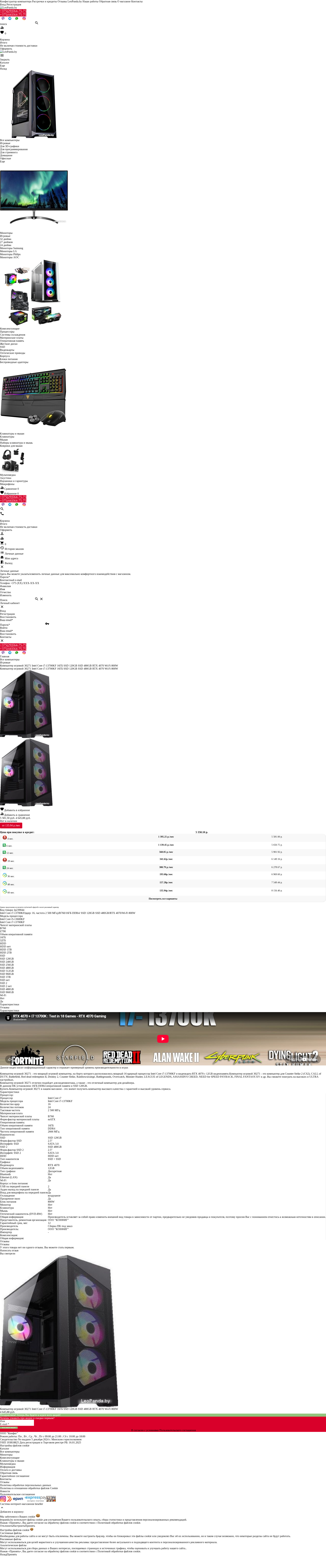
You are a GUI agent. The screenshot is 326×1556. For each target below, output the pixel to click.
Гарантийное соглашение (14, 1476)
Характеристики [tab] (9, 1004)
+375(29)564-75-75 (13, 11)
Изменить (5, 595)
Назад (3, 1554)
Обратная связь (108, 1)
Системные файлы (11, 1533)
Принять (30, 1525)
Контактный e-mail (11, 580)
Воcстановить (8, 633)
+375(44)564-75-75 (13, 14)
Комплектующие (10, 1457)
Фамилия (5, 586)
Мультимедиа (8, 1463)
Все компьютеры (10, 1451)
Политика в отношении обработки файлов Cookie (29, 1488)
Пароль (5, 577)
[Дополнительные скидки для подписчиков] (3, 1500)
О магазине (124, 1)
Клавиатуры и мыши (12, 1460)
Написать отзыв (9, 1250)
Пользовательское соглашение (17, 1494)
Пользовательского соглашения (177, 1430)
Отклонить (6, 1525)
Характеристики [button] (9, 1010)
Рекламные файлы (10, 1539)
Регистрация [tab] (7, 613)
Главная (4, 656)
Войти (3, 627)
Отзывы (4, 1482)
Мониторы (6, 1454)
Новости (5, 1491)
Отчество (5, 592)
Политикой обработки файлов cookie (118, 1522)
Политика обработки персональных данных (25, 1485)
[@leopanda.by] (24, 19)
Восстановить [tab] (8, 617)
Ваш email (6, 620)
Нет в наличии (8, 821)
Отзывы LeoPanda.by (70, 1)
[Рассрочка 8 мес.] (51, 1500)
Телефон (5, 583)
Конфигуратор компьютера (15, 1)
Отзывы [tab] (4, 1007)
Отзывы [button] (4, 1241)
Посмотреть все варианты (163, 898)
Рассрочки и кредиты (44, 1)
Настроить (19, 1525)
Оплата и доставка (11, 1469)
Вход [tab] (3, 610)
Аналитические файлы (13, 1545)
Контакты (137, 1)
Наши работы (90, 1)
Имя (2, 589)
